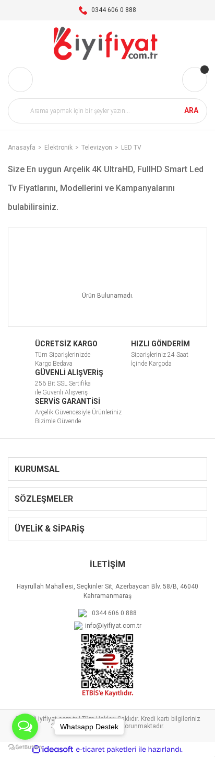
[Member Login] (20, 79)
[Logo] (108, 44)
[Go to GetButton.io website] (25, 746)
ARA (191, 110)
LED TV (131, 147)
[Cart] (194, 79)
